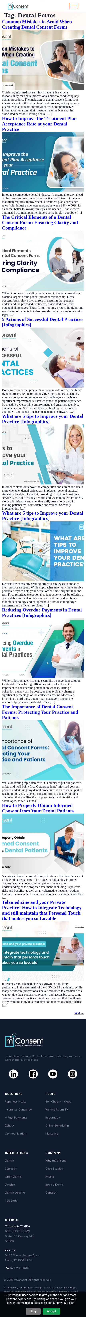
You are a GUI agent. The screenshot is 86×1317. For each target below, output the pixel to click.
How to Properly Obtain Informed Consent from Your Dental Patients (38, 808)
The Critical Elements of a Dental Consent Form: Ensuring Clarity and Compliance (40, 222)
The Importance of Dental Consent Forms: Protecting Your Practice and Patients (40, 712)
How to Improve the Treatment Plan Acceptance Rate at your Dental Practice (39, 124)
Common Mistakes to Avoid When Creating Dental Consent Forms (37, 24)
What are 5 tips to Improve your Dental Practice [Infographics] (42, 419)
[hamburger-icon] (73, 6)
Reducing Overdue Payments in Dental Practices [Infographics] (42, 612)
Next (79, 1013)
